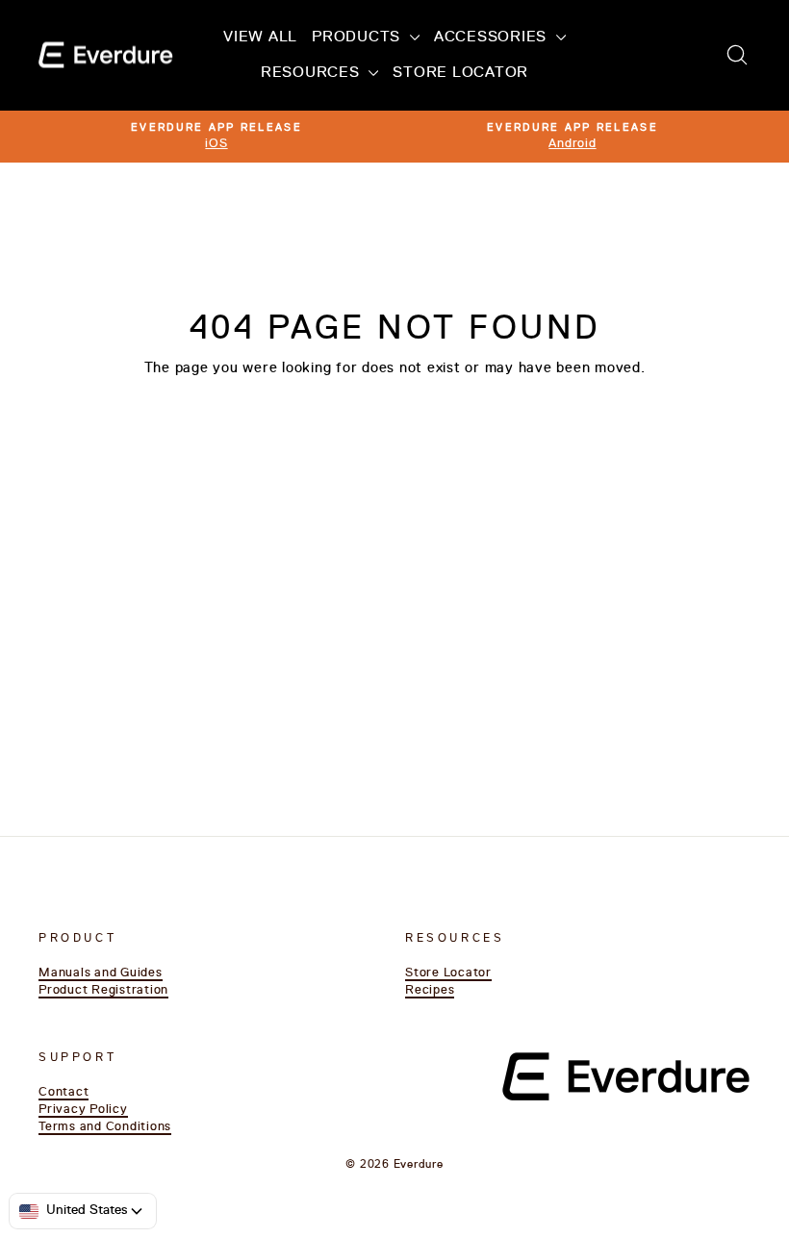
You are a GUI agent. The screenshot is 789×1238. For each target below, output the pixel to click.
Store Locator (448, 973)
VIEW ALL (260, 37)
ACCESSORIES (492, 37)
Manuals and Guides (100, 973)
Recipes (429, 990)
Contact (63, 1092)
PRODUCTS (358, 37)
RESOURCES (313, 73)
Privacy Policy (83, 1109)
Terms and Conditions (104, 1127)
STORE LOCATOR (460, 73)
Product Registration (103, 990)
